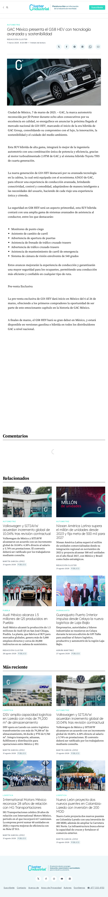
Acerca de (33, 887)
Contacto (21, 887)
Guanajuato (63, 610)
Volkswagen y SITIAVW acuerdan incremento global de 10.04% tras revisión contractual (27, 530)
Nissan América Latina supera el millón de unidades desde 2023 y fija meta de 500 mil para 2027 (80, 532)
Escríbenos (79, 887)
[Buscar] (7, 7)
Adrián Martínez (65, 650)
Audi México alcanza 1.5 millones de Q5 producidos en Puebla (25, 619)
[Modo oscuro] (4, 7)
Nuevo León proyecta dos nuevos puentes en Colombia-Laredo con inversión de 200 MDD (79, 805)
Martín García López (14, 561)
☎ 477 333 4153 (95, 887)
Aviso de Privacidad (51, 887)
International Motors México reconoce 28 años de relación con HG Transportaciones (25, 803)
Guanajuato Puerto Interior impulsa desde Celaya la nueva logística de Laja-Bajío (79, 619)
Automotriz (13, 25)
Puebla (6, 610)
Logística (8, 710)
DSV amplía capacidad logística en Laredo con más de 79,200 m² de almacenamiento (27, 718)
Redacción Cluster (17, 39)
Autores (68, 887)
